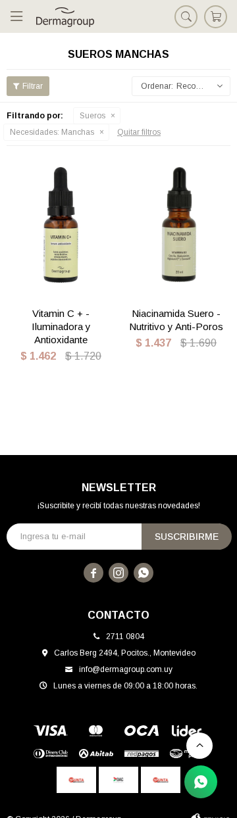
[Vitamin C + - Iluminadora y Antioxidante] (61, 225)
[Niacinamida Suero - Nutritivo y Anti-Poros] (176, 225)
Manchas (52, 132)
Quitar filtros (139, 132)
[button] (186, 16)
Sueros (92, 115)
